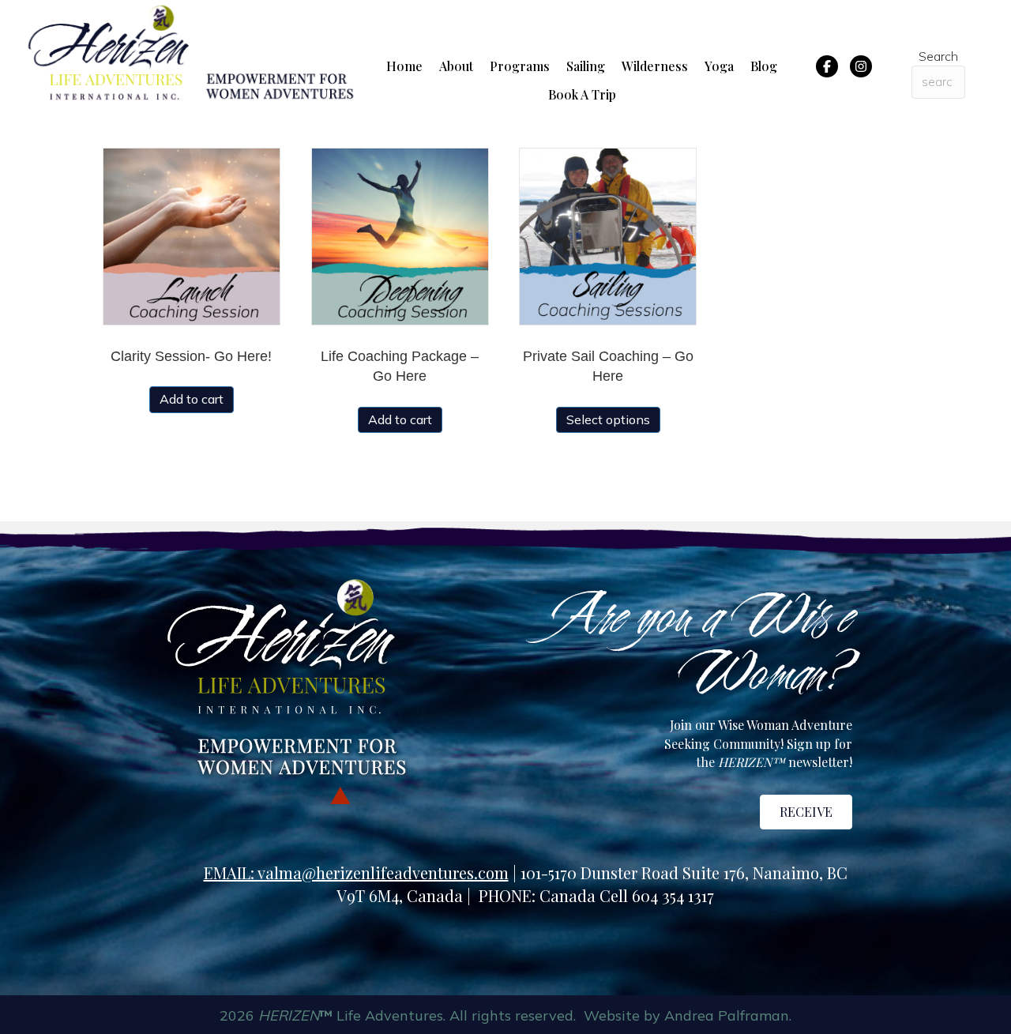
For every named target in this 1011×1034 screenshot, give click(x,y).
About (456, 66)
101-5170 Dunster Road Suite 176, (637, 872)
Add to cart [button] (192, 399)
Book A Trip (582, 94)
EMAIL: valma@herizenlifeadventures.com (356, 872)
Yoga (719, 66)
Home (404, 66)
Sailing (585, 66)
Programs (520, 66)
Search (938, 56)
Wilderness (655, 66)
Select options (608, 419)
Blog (763, 66)
